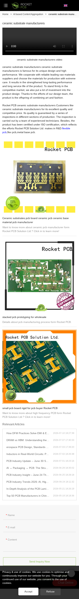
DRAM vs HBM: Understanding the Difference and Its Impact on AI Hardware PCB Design (29, 440)
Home (5, 14)
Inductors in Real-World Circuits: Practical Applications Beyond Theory (29, 454)
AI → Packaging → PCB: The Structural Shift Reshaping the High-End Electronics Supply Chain (29, 467)
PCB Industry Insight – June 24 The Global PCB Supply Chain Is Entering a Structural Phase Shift (29, 474)
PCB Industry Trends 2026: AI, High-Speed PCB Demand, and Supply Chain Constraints (29, 481)
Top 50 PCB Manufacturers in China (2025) (29, 495)
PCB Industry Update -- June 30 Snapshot (29, 460)
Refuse (50, 591)
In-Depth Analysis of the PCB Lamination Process (29, 488)
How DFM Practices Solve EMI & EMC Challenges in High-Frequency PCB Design (29, 433)
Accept (28, 591)
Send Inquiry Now (39, 561)
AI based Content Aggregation (28, 14)
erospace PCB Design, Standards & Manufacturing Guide (29, 447)
